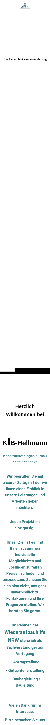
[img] (25, 192)
